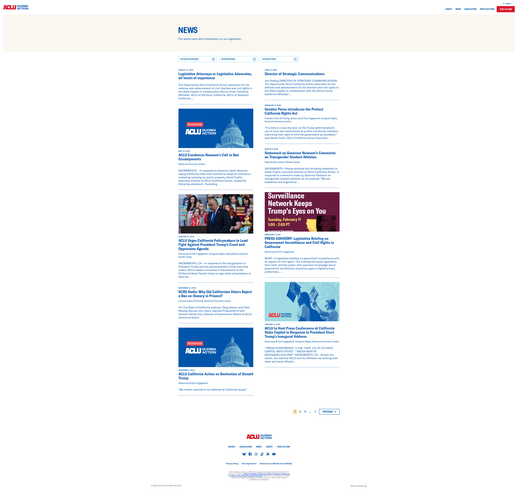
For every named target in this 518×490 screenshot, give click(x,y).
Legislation (470, 9)
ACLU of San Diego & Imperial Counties (246, 476)
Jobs (183, 67)
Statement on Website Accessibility (276, 463)
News (458, 9)
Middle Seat (362, 486)
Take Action (506, 9)
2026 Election (487, 9)
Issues (231, 446)
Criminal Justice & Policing (233, 64)
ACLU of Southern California (278, 474)
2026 (265, 64)
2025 (265, 67)
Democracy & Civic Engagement (235, 67)
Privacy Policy (232, 463)
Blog (183, 64)
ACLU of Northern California (255, 474)
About (448, 9)
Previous (328, 411)
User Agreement (249, 463)
